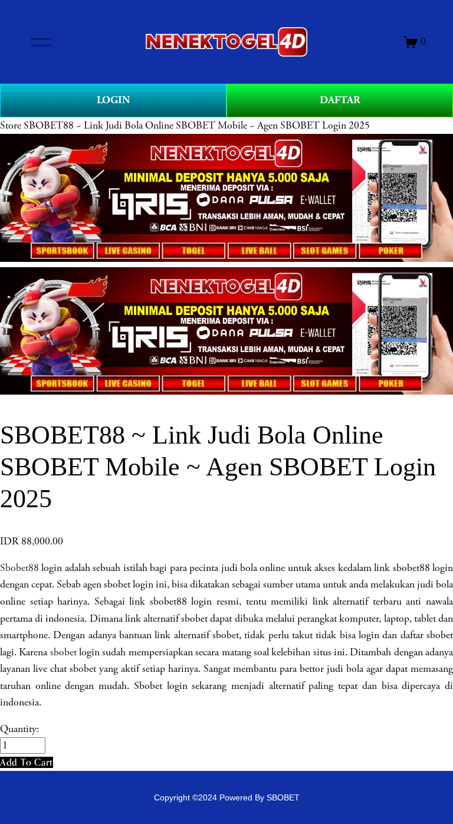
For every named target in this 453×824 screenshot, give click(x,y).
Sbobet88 (19, 568)
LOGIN (113, 100)
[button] (26, 762)
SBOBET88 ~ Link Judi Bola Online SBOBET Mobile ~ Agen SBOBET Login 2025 (197, 125)
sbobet (63, 652)
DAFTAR (340, 100)
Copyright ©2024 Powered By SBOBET (227, 797)
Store (10, 125)
